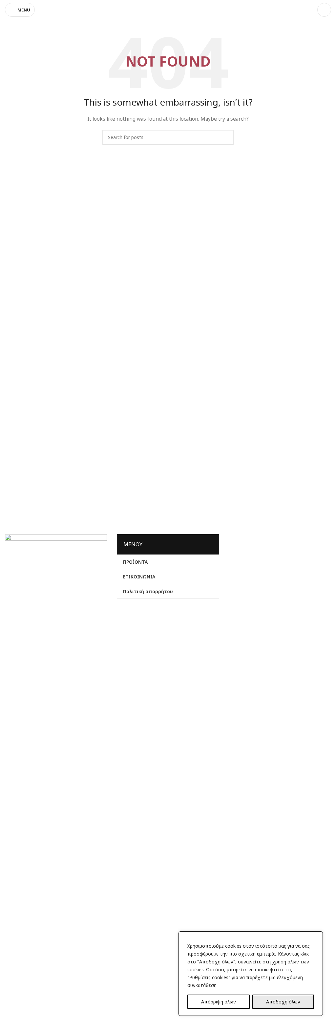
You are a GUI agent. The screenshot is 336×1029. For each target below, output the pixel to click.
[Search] (324, 9)
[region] (250, 973)
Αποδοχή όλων (283, 1002)
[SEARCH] (226, 137)
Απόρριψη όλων (218, 1002)
